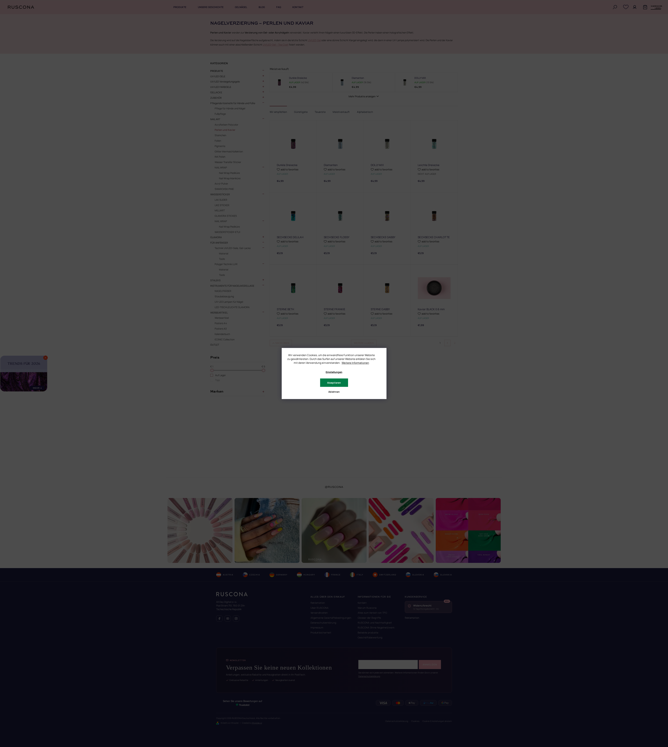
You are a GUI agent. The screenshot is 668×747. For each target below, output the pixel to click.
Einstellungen (334, 372)
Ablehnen (334, 391)
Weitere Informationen (355, 363)
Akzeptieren (334, 382)
